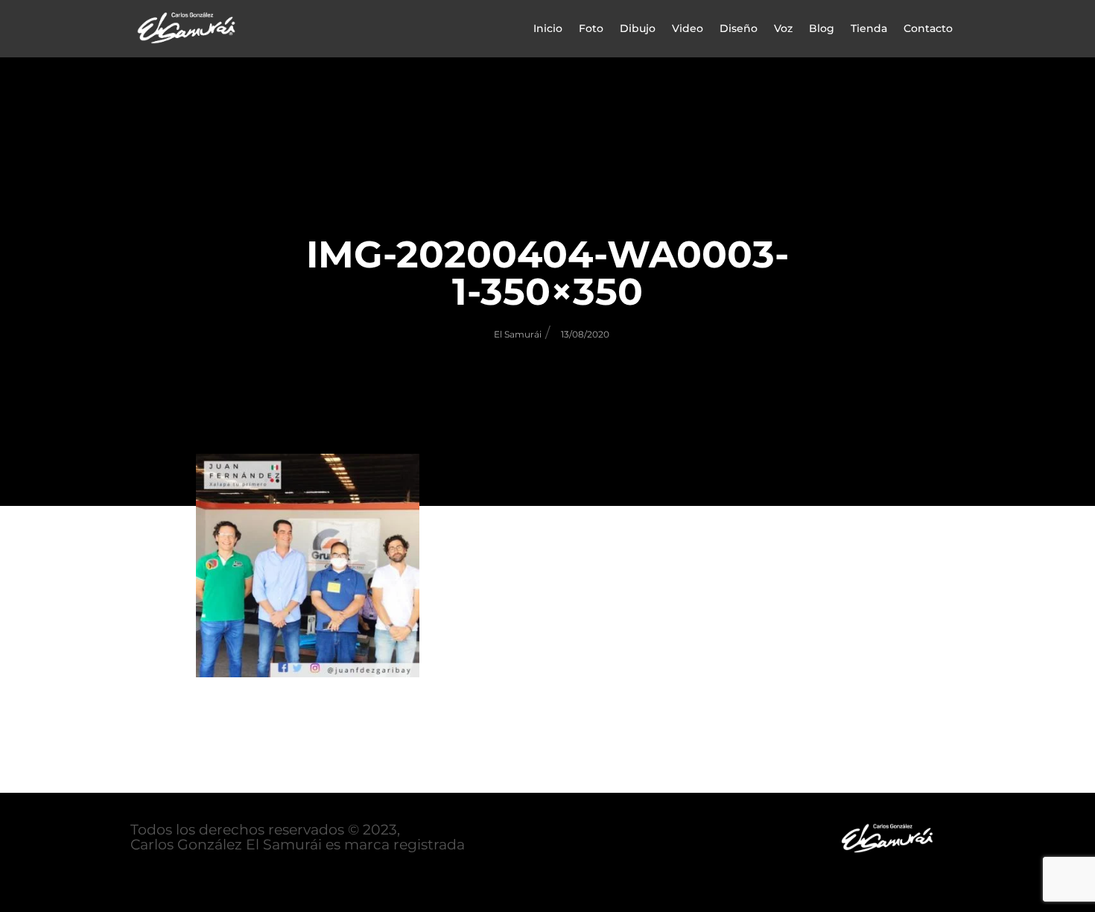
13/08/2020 (585, 334)
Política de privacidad (206, 874)
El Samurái (518, 334)
